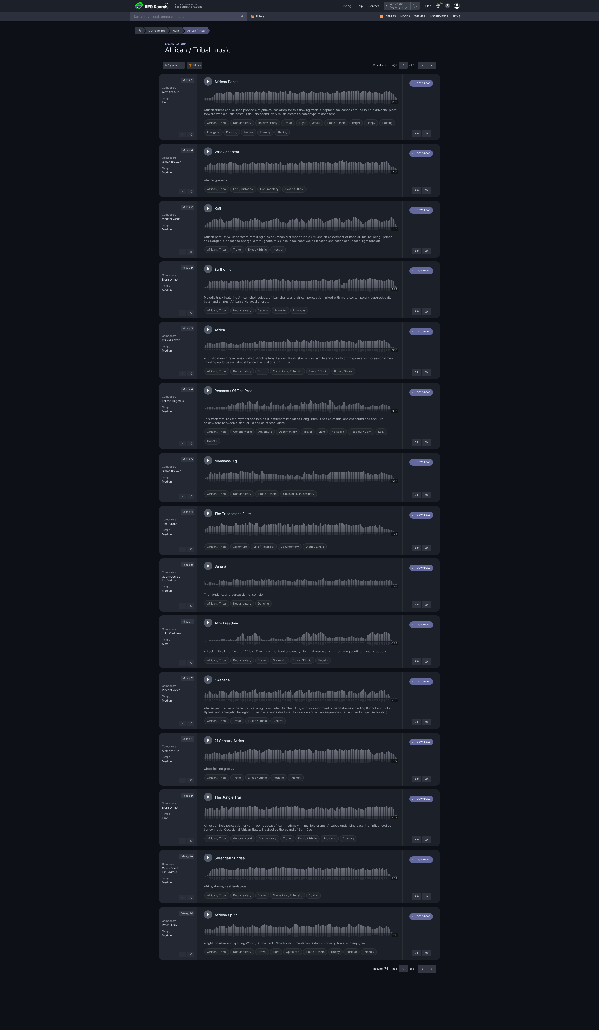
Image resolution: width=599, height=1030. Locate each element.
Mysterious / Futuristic (287, 371)
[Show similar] (426, 133)
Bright (356, 123)
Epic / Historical (243, 189)
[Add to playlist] (417, 133)
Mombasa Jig (226, 461)
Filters (197, 65)
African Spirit (226, 915)
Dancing (231, 132)
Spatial (313, 895)
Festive (248, 132)
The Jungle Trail (228, 797)
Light (302, 123)
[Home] (139, 30)
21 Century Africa (229, 740)
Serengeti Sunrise (230, 858)
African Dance (227, 81)
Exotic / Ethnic (336, 123)
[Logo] (152, 5)
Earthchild (223, 269)
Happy (371, 123)
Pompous (299, 310)
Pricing (346, 6)
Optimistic (279, 660)
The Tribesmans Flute (233, 513)
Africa (220, 330)
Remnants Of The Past (233, 391)
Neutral (278, 249)
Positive (278, 777)
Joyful (316, 123)
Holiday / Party (268, 123)
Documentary (242, 123)
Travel (288, 123)
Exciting (387, 123)
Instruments (439, 16)
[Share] (190, 134)
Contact (373, 6)
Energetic (213, 132)
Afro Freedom (226, 623)
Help (360, 6)
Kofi (218, 208)
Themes (419, 16)
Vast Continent (227, 152)
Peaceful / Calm (361, 431)
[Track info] (182, 134)
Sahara (220, 566)
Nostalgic (338, 431)
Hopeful (212, 441)
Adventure (265, 431)
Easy (381, 431)
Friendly (265, 132)
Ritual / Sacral (343, 371)
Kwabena (222, 680)
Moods (405, 16)
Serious (263, 310)
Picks (456, 16)
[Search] (242, 16)
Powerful (280, 310)
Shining (282, 132)
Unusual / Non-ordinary (298, 494)
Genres (391, 16)
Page (394, 65)
